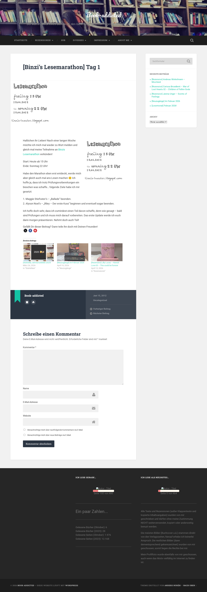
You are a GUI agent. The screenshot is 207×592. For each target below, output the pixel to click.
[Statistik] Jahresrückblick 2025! (37, 262)
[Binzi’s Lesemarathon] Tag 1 (61, 67)
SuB (63, 40)
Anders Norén (173, 585)
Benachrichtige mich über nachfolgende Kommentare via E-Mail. (55, 430)
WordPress (71, 585)
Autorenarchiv (27, 302)
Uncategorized (100, 300)
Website (27, 416)
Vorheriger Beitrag (102, 309)
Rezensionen (43, 40)
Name (26, 388)
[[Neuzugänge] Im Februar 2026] (72, 252)
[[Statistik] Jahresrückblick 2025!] (38, 252)
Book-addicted (103, 15)
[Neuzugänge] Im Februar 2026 (70, 262)
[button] (25, 230)
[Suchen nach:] (171, 61)
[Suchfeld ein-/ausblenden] (192, 40)
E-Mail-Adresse (30, 402)
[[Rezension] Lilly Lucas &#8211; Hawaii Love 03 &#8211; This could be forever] (106, 252)
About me (123, 40)
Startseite (20, 40)
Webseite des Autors (33, 302)
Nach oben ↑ (190, 585)
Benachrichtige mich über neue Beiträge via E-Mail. (49, 435)
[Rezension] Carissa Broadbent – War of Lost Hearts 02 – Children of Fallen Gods (171, 88)
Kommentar (29, 347)
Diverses (78, 40)
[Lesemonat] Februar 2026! (164, 105)
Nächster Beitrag (101, 313)
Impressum (100, 40)
